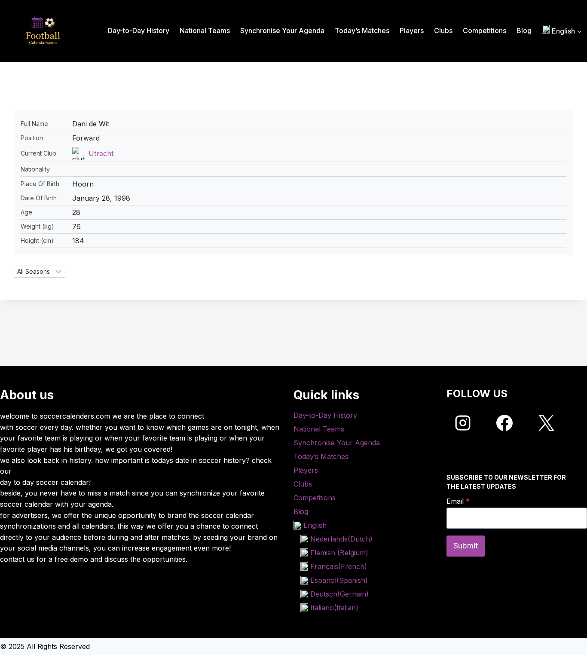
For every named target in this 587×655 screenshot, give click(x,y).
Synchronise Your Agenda (282, 30)
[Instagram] (462, 423)
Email (458, 501)
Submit (465, 545)
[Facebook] (504, 423)
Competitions (484, 30)
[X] (546, 423)
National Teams (205, 30)
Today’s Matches (362, 30)
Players (412, 30)
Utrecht (101, 153)
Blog (524, 30)
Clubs (443, 30)
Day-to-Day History (138, 30)
